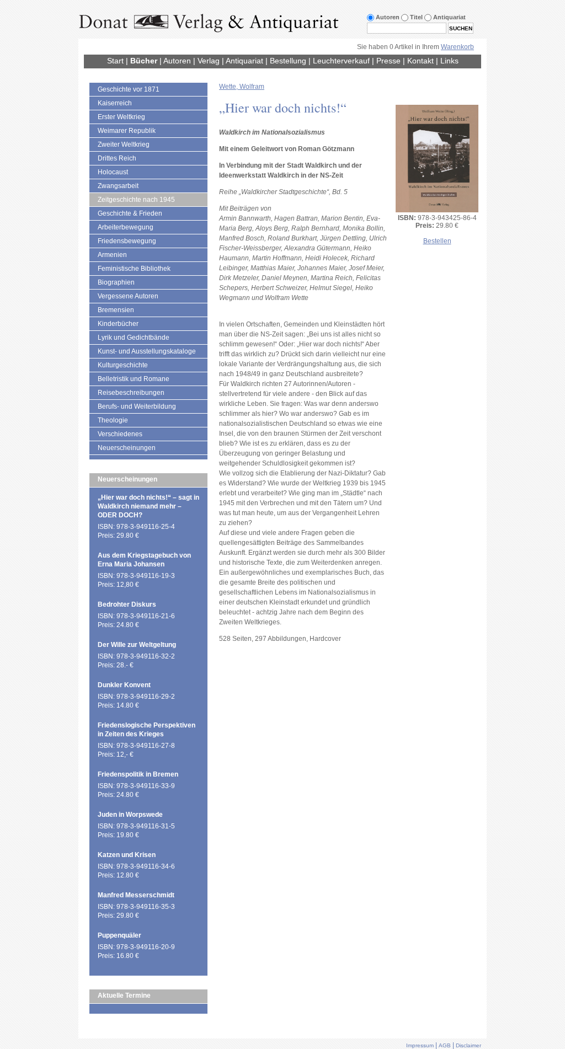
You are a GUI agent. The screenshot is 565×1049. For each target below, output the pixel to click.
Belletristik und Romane (133, 379)
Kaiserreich (115, 103)
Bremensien (116, 310)
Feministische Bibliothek (134, 268)
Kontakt (420, 60)
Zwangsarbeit (118, 186)
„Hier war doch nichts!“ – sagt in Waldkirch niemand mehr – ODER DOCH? (148, 506)
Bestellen (437, 241)
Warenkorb (457, 47)
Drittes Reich (117, 158)
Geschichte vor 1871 (128, 89)
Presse (388, 60)
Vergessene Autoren (128, 296)
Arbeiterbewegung (125, 227)
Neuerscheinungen (127, 448)
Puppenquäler (119, 935)
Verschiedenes (120, 434)
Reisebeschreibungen (131, 393)
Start (115, 60)
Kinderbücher (118, 324)
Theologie (113, 420)
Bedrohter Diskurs (127, 604)
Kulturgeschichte (123, 365)
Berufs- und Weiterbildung (137, 406)
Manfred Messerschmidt (136, 895)
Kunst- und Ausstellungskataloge (147, 351)
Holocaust (113, 172)
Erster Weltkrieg (121, 117)
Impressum (420, 1045)
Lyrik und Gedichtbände (133, 337)
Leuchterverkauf (341, 60)
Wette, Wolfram (241, 86)
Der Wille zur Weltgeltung (137, 645)
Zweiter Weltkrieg (124, 144)
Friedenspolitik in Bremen (138, 774)
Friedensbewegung (127, 241)
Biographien (116, 282)
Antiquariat (244, 60)
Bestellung (288, 60)
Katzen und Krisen (127, 855)
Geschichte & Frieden (130, 213)
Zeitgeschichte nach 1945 (136, 200)
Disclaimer (468, 1045)
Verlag (209, 60)
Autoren (177, 60)
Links (449, 60)
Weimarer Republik (127, 131)
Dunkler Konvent (124, 685)
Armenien (112, 255)
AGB (445, 1045)
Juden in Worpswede (130, 814)
